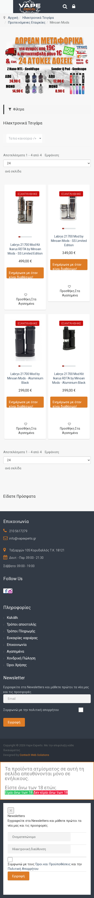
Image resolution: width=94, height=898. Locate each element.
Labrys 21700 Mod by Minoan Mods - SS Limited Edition (69, 241)
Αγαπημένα (15, 651)
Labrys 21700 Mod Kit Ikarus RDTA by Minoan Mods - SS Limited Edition (25, 249)
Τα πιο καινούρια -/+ (23, 138)
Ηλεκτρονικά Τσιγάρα (38, 18)
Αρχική (13, 18)
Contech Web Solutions (34, 755)
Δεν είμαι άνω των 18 (50, 792)
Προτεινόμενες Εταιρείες (26, 22)
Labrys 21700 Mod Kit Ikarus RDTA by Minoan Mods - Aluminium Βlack (68, 378)
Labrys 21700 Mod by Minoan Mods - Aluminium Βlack (25, 378)
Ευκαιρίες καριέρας (22, 638)
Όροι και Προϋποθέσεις (53, 864)
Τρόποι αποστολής (22, 624)
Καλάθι (12, 618)
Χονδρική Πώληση (21, 658)
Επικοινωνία (16, 645)
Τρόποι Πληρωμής (21, 631)
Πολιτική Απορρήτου (23, 869)
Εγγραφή (14, 722)
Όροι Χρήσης (17, 665)
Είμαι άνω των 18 (19, 792)
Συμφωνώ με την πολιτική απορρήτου (31, 710)
